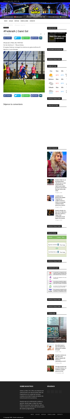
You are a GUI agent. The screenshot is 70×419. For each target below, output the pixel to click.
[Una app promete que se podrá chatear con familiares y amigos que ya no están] (50, 369)
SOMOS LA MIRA (24, 21)
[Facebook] (57, 1)
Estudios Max (27, 417)
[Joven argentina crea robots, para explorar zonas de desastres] (57, 330)
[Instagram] (59, 1)
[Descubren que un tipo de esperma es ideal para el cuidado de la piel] (50, 347)
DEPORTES (10, 25)
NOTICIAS (17, 21)
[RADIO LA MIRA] (35, 10)
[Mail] (62, 1)
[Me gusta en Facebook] (35, 38)
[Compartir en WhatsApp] (26, 38)
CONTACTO (32, 21)
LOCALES (11, 21)
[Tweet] (17, 38)
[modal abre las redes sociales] (40, 38)
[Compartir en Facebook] (7, 38)
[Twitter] (65, 1)
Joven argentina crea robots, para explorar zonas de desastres (56, 339)
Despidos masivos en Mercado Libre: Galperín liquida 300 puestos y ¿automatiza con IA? (60, 358)
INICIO (5, 21)
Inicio (4, 25)
